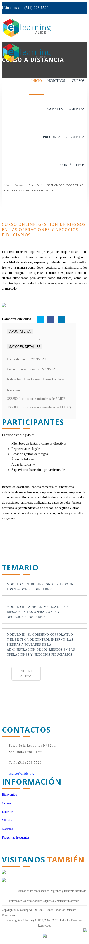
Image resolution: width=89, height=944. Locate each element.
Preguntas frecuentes (15, 837)
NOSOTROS (56, 80)
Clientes (7, 820)
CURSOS (78, 80)
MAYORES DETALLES (25, 347)
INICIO (36, 80)
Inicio (5, 185)
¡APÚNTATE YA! (20, 331)
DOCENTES (54, 109)
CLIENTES (77, 109)
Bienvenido (9, 794)
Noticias (7, 829)
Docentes (8, 812)
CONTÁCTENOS (72, 165)
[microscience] (85, 931)
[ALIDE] (4, 880)
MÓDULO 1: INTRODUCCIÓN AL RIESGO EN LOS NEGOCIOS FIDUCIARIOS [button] (40, 587)
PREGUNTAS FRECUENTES (64, 137)
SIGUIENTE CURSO (26, 673)
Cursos (18, 185)
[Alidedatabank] (4, 873)
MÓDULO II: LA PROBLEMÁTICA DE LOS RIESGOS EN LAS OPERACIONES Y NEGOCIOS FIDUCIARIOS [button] (38, 612)
